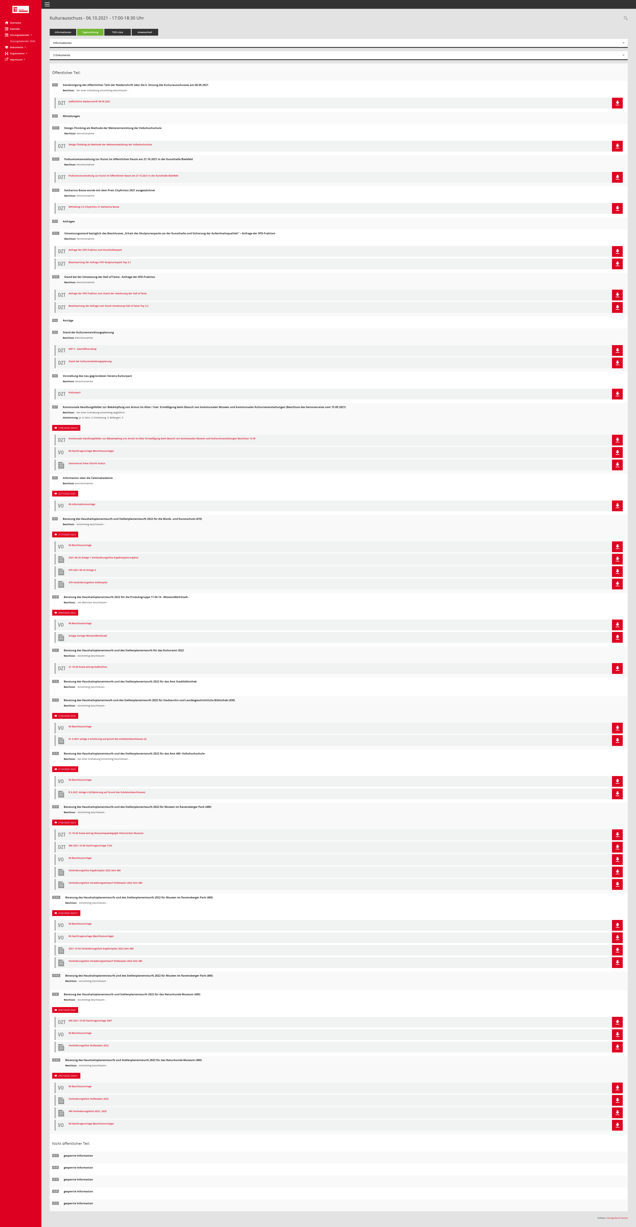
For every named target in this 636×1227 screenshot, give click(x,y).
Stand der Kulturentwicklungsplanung (90, 361)
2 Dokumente (61, 55)
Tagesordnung (90, 32)
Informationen (63, 32)
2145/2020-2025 (67, 715)
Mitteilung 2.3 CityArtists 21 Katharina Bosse (94, 207)
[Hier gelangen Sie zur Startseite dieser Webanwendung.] (20, 9)
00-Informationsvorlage (82, 504)
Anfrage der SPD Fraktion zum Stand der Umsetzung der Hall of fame (108, 293)
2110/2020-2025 (67, 769)
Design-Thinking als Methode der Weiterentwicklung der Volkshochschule (110, 144)
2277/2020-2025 (67, 493)
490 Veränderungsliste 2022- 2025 (88, 1111)
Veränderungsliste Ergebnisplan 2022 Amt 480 (95, 870)
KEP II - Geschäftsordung (82, 349)
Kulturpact (75, 392)
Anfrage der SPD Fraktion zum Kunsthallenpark (95, 250)
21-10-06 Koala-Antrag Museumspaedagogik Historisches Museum (106, 833)
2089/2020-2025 (67, 612)
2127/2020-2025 (67, 534)
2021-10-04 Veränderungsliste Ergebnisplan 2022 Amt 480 (101, 948)
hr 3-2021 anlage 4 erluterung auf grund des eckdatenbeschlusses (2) (107, 739)
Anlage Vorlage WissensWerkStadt (88, 635)
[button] (20, 35)
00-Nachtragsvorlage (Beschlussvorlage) (91, 451)
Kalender (15, 28)
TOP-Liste (117, 32)
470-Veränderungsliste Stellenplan (88, 582)
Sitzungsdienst (617, 1218)
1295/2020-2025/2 (68, 427)
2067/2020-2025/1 (68, 1075)
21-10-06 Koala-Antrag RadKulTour (88, 667)
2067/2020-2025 (67, 1010)
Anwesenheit (145, 32)
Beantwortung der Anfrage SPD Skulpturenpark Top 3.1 (100, 262)
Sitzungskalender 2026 (22, 41)
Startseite (15, 22)
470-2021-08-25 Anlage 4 (82, 570)
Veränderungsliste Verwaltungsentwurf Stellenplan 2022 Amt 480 (105, 883)
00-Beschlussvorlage (80, 545)
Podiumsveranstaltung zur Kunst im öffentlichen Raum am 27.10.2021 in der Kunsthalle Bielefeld (123, 175)
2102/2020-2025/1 (68, 913)
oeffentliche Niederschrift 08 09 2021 (89, 101)
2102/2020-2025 (67, 822)
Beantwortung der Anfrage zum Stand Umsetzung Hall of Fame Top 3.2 (108, 306)
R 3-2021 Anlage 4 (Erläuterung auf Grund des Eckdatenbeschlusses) (107, 792)
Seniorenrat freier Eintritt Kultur (87, 463)
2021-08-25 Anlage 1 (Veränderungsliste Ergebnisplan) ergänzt (103, 557)
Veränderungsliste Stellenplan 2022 (89, 1045)
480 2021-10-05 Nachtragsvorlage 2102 (90, 845)
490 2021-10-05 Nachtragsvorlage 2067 (90, 1020)
